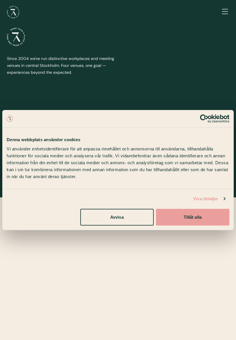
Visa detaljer (205, 198)
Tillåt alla (193, 216)
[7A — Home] (13, 12)
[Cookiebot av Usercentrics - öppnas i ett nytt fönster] (204, 118)
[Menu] (224, 12)
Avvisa (117, 216)
